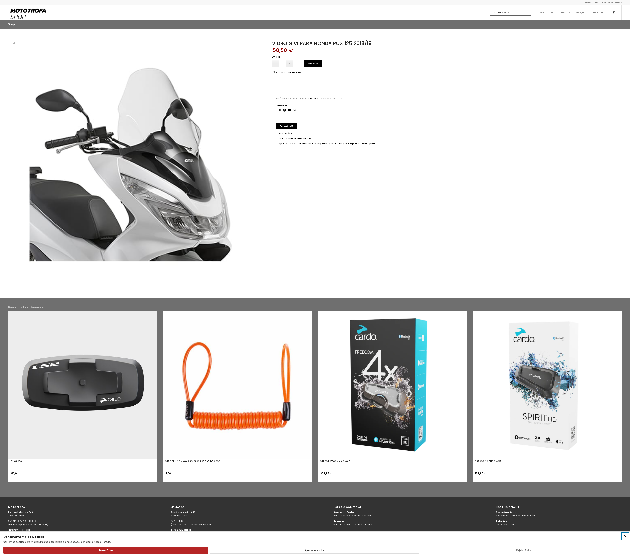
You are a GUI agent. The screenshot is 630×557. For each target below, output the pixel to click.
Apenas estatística (314, 550)
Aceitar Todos (106, 550)
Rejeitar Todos (523, 550)
